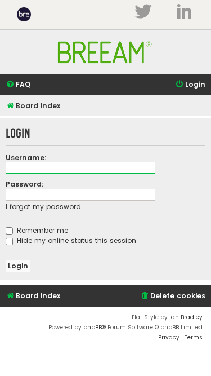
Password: (25, 184)
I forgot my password (43, 206)
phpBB (92, 327)
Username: (26, 157)
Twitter (143, 11)
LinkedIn (184, 11)
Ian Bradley (186, 317)
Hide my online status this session (75, 240)
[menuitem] (18, 84)
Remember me (41, 230)
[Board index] (105, 69)
